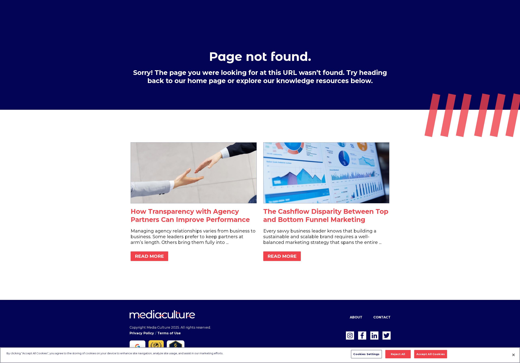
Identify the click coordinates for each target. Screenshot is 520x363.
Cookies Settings (366, 354)
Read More (149, 256)
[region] (260, 355)
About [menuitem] (356, 317)
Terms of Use (169, 333)
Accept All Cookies (430, 354)
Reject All (398, 354)
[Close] (513, 354)
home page (206, 81)
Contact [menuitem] (382, 317)
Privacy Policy (142, 333)
